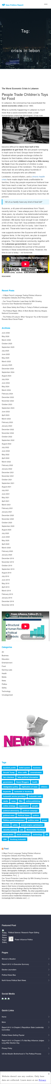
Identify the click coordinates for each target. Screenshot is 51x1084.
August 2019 (6, 572)
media (5, 801)
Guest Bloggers (22, 782)
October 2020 (7, 522)
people (35, 806)
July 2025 (5, 350)
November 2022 (8, 433)
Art (3, 652)
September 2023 (8, 408)
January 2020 (7, 555)
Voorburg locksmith (18, 839)
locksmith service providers (14, 796)
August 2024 (6, 376)
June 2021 (6, 494)
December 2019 (8, 558)
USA (5, 839)
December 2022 (8, 429)
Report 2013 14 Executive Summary (15, 964)
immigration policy (10, 787)
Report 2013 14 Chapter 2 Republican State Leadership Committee (23, 1028)
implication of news (29, 787)
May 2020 (5, 540)
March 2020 (6, 547)
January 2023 (7, 426)
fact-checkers (8, 777)
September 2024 (8, 372)
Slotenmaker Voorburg (36, 829)
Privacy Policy (7, 1048)
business (37, 767)
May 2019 (5, 583)
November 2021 (8, 476)
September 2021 (8, 483)
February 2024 (7, 393)
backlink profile (9, 767)
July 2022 (5, 447)
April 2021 (5, 501)
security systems (10, 829)
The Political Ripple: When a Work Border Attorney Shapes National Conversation (24, 312)
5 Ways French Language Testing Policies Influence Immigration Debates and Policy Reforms (22, 296)
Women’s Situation (9, 959)
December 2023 (8, 397)
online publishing (33, 801)
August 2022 (6, 444)
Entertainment (7, 662)
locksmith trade (35, 796)
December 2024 (8, 368)
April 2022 (5, 458)
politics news (33, 820)
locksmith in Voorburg (23, 791)
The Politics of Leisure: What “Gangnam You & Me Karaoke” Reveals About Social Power (25, 318)
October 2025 (7, 343)
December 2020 (8, 515)
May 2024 (5, 386)
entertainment (36, 772)
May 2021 (5, 497)
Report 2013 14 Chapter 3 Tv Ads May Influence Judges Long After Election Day (23, 1041)
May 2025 (5, 358)
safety (15, 825)
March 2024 (6, 390)
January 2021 (7, 512)
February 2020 (7, 551)
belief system (24, 767)
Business (5, 655)
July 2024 (5, 379)
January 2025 (7, 365)
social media (8, 834)
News (4, 680)
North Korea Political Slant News (14, 980)
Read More (6, 276)
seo (21, 829)
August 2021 (6, 486)
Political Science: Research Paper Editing (23, 932)
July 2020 (5, 533)
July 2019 (5, 576)
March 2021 (6, 504)
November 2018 (8, 605)
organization (24, 806)
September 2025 (8, 347)
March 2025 (6, 361)
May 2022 (5, 454)
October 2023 (7, 404)
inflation (44, 787)
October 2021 (7, 479)
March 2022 (6, 461)
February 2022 (7, 465)
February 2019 (7, 594)
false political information (28, 777)
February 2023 (7, 422)
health (34, 782)
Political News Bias (9, 975)
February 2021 (7, 508)
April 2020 (5, 544)
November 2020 (8, 519)
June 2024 (6, 383)
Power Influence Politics (24, 939)
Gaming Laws (7, 670)
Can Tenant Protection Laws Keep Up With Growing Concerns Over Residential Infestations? (22, 302)
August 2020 (6, 529)
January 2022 (7, 469)
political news (8, 815)
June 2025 (6, 354)
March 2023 (6, 418)
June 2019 (6, 580)
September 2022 (8, 440)
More (4, 1022)
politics (36, 815)
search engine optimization (32, 825)
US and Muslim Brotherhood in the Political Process (21, 1053)
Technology (6, 691)
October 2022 (7, 436)
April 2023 (5, 415)
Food (4, 666)
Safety (4, 687)
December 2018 (8, 601)
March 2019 (6, 590)
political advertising (11, 810)
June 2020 (6, 537)
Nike (21, 801)
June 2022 (6, 451)
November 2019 (8, 562)
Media (4, 677)
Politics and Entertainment (14, 820)
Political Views (24, 815)
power (44, 820)
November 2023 (8, 401)
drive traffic (22, 772)
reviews (6, 825)
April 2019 (5, 587)
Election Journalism (9, 969)
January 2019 (7, 597)
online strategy (9, 806)
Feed (6, 848)
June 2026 (6, 333)
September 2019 (8, 569)
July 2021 (5, 490)
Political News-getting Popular (13, 1035)
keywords (7, 791)
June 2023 (6, 411)
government (8, 782)
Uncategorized (7, 695)
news (13, 801)
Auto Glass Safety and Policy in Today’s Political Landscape (25, 307)
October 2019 (7, 565)
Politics (4, 684)
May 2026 (5, 336)
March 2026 (6, 340)
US (47, 834)
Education (5, 659)
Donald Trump (9, 772)
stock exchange (23, 834)
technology (37, 834)
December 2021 (8, 472)
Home (4, 1016)
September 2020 (8, 526)
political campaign (30, 810)
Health (4, 673)
